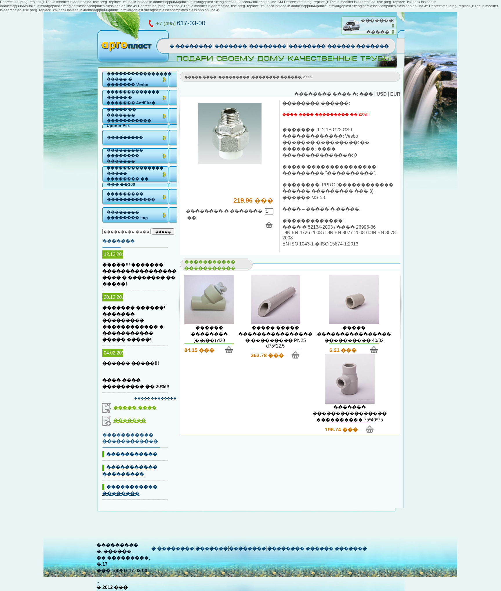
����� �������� (155, 398)
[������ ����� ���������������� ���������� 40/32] (354, 322)
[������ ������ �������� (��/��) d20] (209, 322)
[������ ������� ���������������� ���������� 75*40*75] (350, 402)
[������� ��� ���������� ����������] (230, 162)
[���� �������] (351, 33)
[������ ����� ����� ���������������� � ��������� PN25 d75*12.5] (275, 322)
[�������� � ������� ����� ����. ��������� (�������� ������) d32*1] (269, 225)
